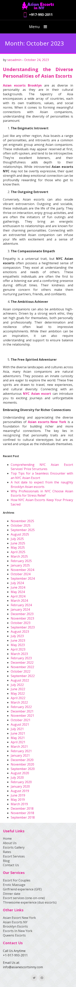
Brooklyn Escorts (15, 926)
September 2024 (23, 578)
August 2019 (20, 791)
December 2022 (22, 662)
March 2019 (19, 804)
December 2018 (22, 808)
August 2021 (20, 724)
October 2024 (20, 574)
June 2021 (18, 733)
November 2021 (22, 715)
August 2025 (20, 534)
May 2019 (18, 799)
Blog (6, 861)
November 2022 (22, 667)
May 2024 (18, 592)
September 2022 (23, 676)
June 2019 (18, 795)
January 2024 (20, 609)
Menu (34, 26)
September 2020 (23, 769)
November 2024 (22, 570)
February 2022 (21, 707)
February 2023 (21, 658)
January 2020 (20, 786)
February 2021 (21, 751)
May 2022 (18, 693)
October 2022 (20, 671)
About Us (10, 843)
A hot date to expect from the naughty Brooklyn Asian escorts (42, 484)
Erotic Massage (14, 885)
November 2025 (22, 521)
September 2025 (23, 530)
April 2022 (18, 698)
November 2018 (22, 813)
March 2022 (19, 702)
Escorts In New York (17, 931)
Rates (7, 852)
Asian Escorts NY (15, 922)
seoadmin (14, 60)
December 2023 (22, 614)
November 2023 (22, 618)
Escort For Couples (16, 880)
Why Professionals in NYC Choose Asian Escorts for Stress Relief (42, 493)
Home (7, 838)
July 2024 (17, 583)
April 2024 (18, 596)
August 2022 (20, 680)
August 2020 (20, 773)
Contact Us (11, 865)
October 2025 (20, 525)
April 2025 (18, 552)
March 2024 (19, 600)
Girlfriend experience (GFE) (22, 889)
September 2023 (23, 627)
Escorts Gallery (14, 847)
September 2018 (23, 817)
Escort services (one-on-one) (24, 898)
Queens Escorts (14, 935)
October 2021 (20, 720)
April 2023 (18, 649)
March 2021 (19, 746)
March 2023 (19, 654)
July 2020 (17, 777)
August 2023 (20, 631)
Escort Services (14, 856)
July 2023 (17, 636)
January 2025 (20, 565)
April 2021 (18, 742)
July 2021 (17, 729)
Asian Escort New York (19, 918)
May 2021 (18, 738)
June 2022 (18, 689)
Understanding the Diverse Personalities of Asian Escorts (38, 72)
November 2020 (22, 764)
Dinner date (11, 894)
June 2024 (18, 587)
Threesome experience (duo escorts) (30, 902)
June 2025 (18, 543)
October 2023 (20, 623)
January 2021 (20, 755)
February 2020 (21, 782)
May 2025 (18, 547)
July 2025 (17, 539)
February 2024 (21, 605)
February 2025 (21, 561)
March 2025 (19, 556)
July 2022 (17, 685)
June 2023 (18, 640)
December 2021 (22, 711)
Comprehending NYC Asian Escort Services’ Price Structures (42, 467)
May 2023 (18, 645)
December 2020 (22, 760)
